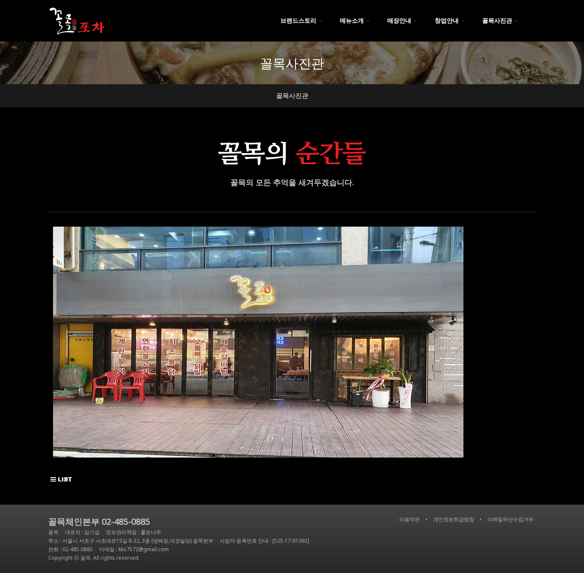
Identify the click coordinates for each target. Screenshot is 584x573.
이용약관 (409, 519)
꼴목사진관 (292, 95)
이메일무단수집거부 (510, 519)
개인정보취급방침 (453, 519)
